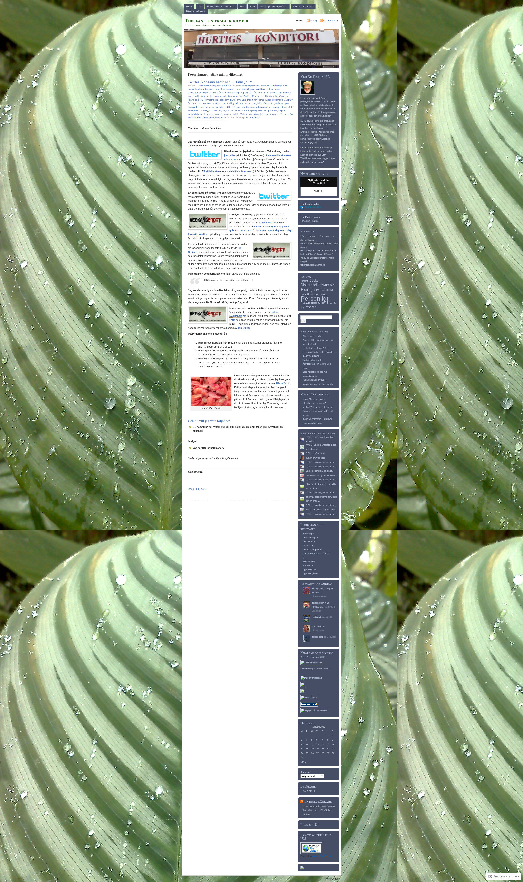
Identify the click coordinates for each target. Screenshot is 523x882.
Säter (291, 107)
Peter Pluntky (211, 107)
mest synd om (219, 103)
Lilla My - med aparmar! (314, 403)
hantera (229, 92)
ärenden (265, 85)
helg (280, 92)
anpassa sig (254, 85)
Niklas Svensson (265, 103)
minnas (239, 103)
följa (252, 89)
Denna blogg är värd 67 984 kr (315, 668)
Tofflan (309, 437)
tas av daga (213, 114)
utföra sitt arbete (261, 114)
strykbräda (193, 114)
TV (229, 85)
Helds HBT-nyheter (312, 549)
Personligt (222, 85)
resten (276, 107)
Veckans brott (195, 117)
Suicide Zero (309, 565)
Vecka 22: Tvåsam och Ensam (318, 407)
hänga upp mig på (242, 92)
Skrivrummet (309, 561)
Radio (314, 303)
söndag (204, 110)
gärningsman (194, 92)
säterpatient (194, 110)
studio (203, 114)
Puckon (305, 302)
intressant (233, 96)
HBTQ (329, 290)
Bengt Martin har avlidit (314, 399)
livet (199, 103)
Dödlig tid (316, 617)
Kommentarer (330, 20)
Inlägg (313, 20)
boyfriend (209, 89)
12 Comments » (252, 117)
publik (227, 107)
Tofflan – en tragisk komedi (217, 20)
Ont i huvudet (318, 626)
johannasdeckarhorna (316, 484)
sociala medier (233, 110)
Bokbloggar (308, 533)
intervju (223, 96)
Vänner (311, 307)
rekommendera (263, 107)
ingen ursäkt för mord (198, 96)
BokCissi (319, 630)
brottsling (220, 89)
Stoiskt (321, 303)
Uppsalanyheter (310, 573)
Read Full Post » (197, 489)
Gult (323, 290)
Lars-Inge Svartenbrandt (254, 100)
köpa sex (283, 96)
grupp (205, 92)
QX (304, 557)
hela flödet (272, 92)
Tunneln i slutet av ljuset (314, 380)
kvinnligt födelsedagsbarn (216, 100)
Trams (331, 302)
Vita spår (320, 453)
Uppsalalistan (309, 569)
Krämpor (313, 294)
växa (290, 114)
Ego (252, 6)
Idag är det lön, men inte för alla (318, 384)
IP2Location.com (321, 856)
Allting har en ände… (313, 336)
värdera (283, 114)
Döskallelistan (196, 11)
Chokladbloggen (310, 537)
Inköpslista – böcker (221, 6)
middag (230, 103)
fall (247, 89)
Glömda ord (308, 545)
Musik (323, 294)
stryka (281, 110)
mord (253, 103)
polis (221, 107)
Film (316, 289)
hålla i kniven (259, 92)
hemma (287, 92)
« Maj (303, 762)
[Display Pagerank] (311, 678)
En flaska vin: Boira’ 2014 (315, 348)
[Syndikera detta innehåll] (301, 801)
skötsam (213, 110)
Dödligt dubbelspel (312, 360)
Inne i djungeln (310, 376)
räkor (246, 107)
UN (242, 6)
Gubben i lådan (216, 92)
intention (214, 96)
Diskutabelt (203, 85)
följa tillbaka (260, 89)
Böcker (314, 280)
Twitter (243, 114)
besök (191, 89)
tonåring (227, 114)
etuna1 (309, 509)
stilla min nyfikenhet (267, 110)
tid (221, 114)
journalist (273, 96)
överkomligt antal (279, 85)
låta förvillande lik (275, 100)
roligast (283, 107)
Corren (229, 89)
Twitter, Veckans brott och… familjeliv (220, 81)
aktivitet (243, 85)
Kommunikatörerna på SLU (316, 553)
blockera (199, 89)
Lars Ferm (235, 100)
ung (250, 114)
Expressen (239, 89)
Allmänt (304, 281)
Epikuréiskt (326, 285)
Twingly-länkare (318, 801)
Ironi (303, 294)
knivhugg (192, 100)
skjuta (222, 110)
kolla (200, 100)
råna (252, 107)
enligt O (328, 617)
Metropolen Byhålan (273, 6)
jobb (266, 96)
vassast (274, 114)
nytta (286, 103)
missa (247, 103)
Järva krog (256, 96)
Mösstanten (320, 596)
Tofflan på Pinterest (309, 221)
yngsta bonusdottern (213, 117)
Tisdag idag (317, 637)
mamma (207, 103)
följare (270, 89)
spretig (253, 110)
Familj (213, 85)
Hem (189, 6)
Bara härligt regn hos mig (315, 372)
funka (277, 89)
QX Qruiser (237, 107)
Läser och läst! (303, 6)
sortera (245, 110)
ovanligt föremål (195, 107)
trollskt (236, 114)
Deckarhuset (309, 541)
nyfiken (279, 103)
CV (200, 6)
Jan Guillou (244, 96)
